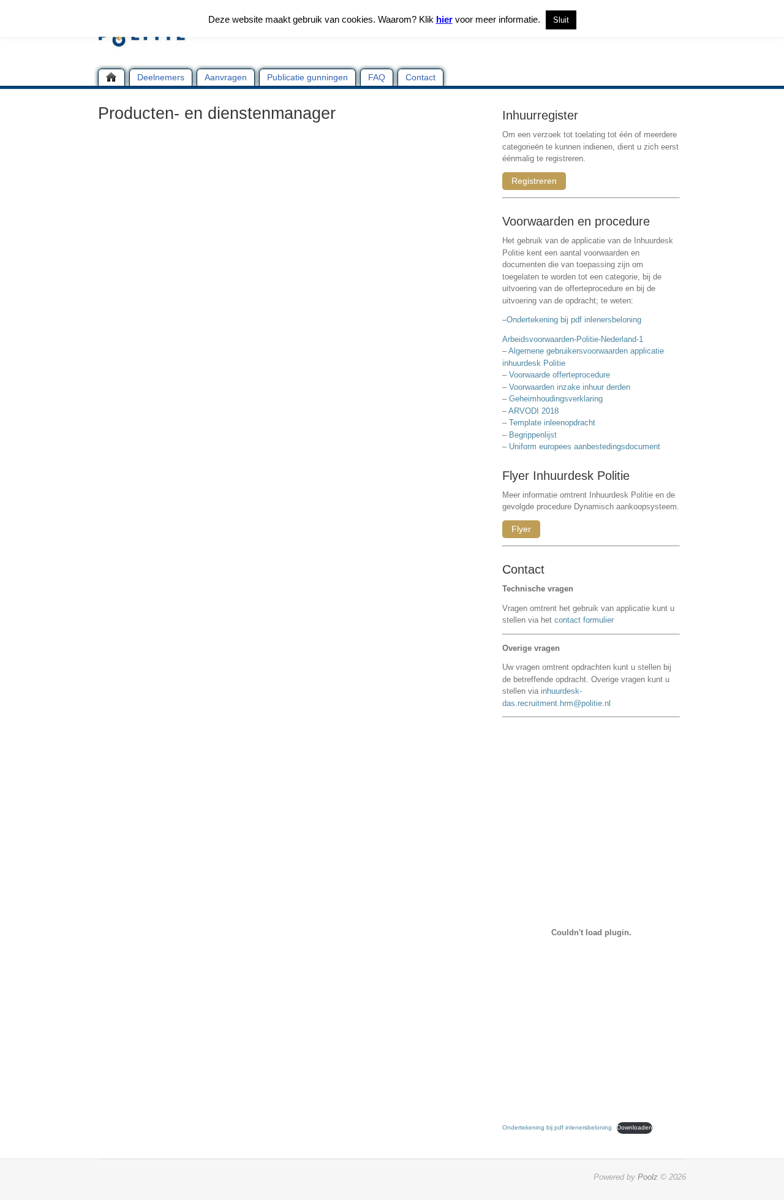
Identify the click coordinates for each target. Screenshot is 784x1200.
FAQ (376, 77)
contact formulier (584, 620)
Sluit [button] (561, 20)
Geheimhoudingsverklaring (556, 398)
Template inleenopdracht (552, 422)
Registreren (534, 181)
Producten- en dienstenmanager (217, 113)
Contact (420, 77)
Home (111, 77)
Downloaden (634, 1127)
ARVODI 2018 (533, 411)
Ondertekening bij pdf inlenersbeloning (576, 319)
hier (444, 19)
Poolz (648, 1177)
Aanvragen (226, 77)
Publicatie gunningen (307, 77)
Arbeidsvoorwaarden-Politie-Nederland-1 (572, 339)
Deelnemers (160, 77)
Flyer (521, 529)
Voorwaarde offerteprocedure (559, 374)
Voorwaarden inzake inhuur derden (569, 387)
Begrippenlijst (533, 434)
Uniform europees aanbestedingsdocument (584, 446)
